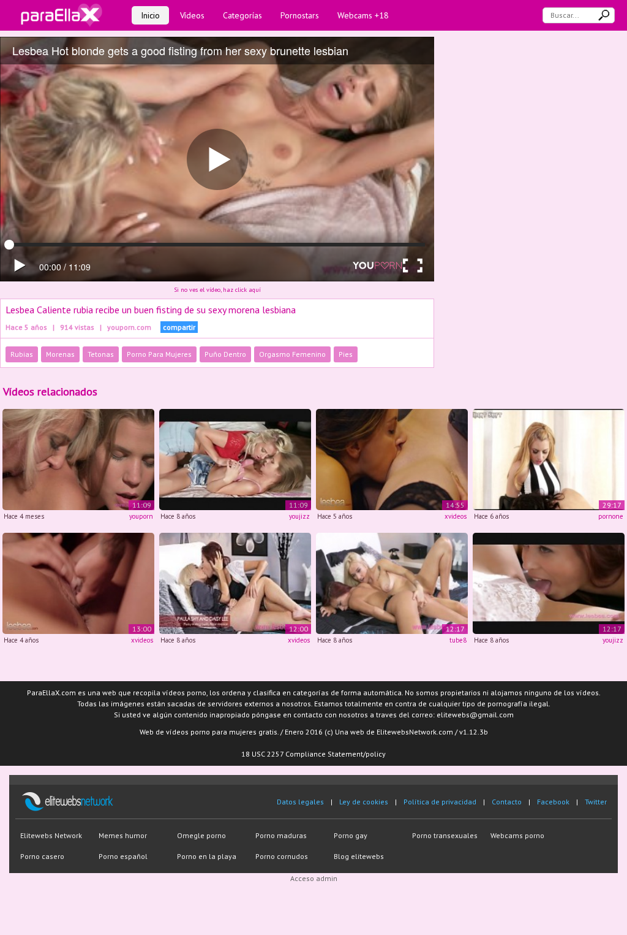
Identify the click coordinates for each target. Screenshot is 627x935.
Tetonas (101, 354)
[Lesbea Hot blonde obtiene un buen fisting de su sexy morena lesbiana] (235, 459)
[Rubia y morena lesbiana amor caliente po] (549, 459)
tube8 (458, 640)
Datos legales (300, 801)
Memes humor (123, 835)
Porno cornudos (281, 856)
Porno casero (42, 856)
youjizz (299, 516)
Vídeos (192, 15)
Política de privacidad (440, 801)
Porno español (123, 856)
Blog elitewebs (359, 856)
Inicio (150, 15)
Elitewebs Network (51, 835)
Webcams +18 (363, 15)
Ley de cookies (363, 801)
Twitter (596, 801)
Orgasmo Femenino (292, 354)
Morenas (60, 354)
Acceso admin (313, 878)
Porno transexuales (445, 835)
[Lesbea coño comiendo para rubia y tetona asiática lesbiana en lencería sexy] (235, 582)
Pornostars (299, 15)
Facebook (553, 801)
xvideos (456, 516)
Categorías (242, 15)
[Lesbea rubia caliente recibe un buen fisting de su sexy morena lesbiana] (78, 459)
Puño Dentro (225, 354)
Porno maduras (281, 835)
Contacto (507, 801)
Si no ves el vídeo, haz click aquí (217, 290)
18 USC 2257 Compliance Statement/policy (313, 753)
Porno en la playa (206, 856)
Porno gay (350, 835)
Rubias (21, 354)
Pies (346, 354)
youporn (141, 516)
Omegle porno (201, 835)
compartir (179, 327)
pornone (610, 516)
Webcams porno (517, 835)
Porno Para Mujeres (159, 354)
